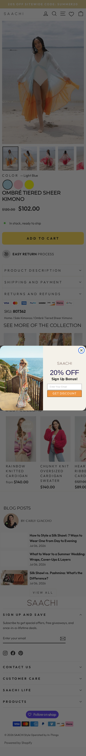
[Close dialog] (81, 350)
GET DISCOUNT (64, 393)
